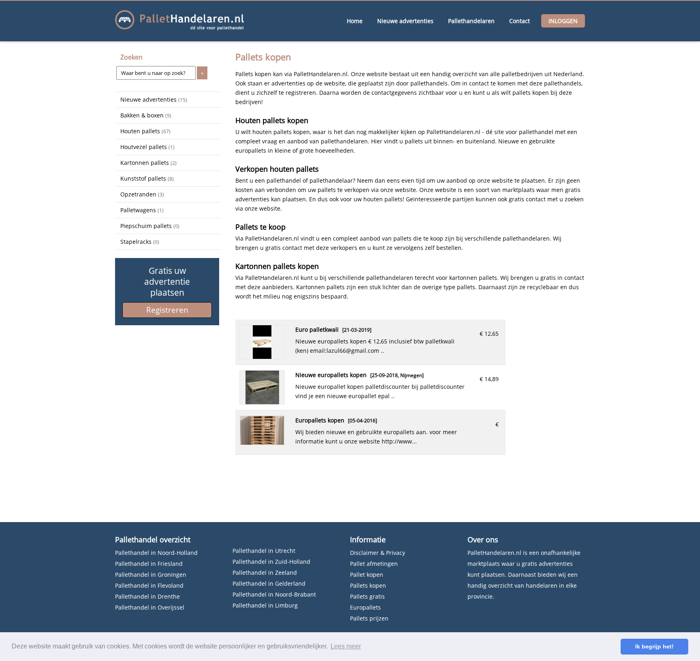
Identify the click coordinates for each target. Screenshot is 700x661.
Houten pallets (145, 131)
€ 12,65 (489, 333)
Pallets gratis (367, 596)
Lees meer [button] (346, 646)
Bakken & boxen (145, 115)
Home (355, 21)
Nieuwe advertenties (405, 21)
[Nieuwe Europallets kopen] (262, 402)
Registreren (167, 310)
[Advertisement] (156, 373)
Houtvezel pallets (147, 147)
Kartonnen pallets (148, 162)
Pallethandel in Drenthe (147, 596)
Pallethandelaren (471, 21)
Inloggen (563, 21)
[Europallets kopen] (262, 442)
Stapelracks (139, 241)
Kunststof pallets (147, 178)
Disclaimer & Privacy (377, 553)
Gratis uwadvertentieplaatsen (167, 281)
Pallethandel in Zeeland (265, 572)
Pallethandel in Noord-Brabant (274, 594)
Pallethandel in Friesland (149, 563)
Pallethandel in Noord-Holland (156, 553)
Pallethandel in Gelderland (269, 583)
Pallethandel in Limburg (265, 605)
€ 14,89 (489, 379)
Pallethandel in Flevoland (149, 585)
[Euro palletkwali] (262, 356)
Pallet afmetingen (374, 563)
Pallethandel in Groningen (150, 574)
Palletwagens (142, 210)
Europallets (365, 607)
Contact (519, 21)
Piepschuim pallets (149, 226)
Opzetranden (142, 194)
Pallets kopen (368, 585)
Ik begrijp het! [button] (654, 646)
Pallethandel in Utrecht (264, 550)
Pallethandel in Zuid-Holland (271, 561)
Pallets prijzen (369, 618)
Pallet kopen (366, 574)
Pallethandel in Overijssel (149, 607)
